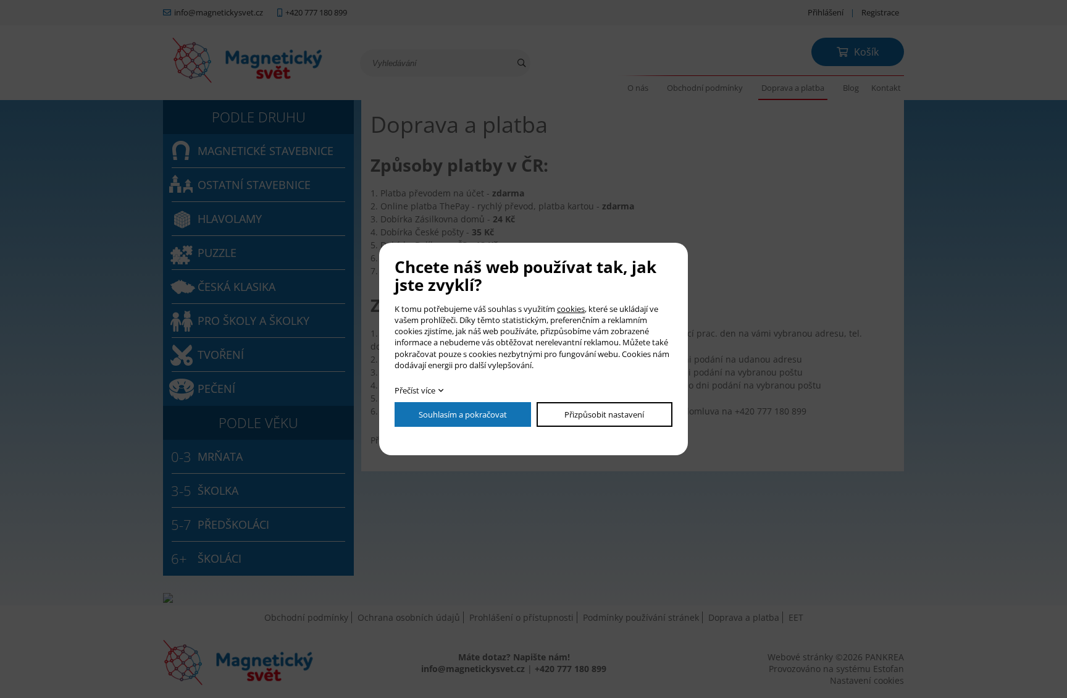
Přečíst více (415, 390)
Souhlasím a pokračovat (463, 414)
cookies (571, 308)
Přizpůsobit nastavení (604, 414)
